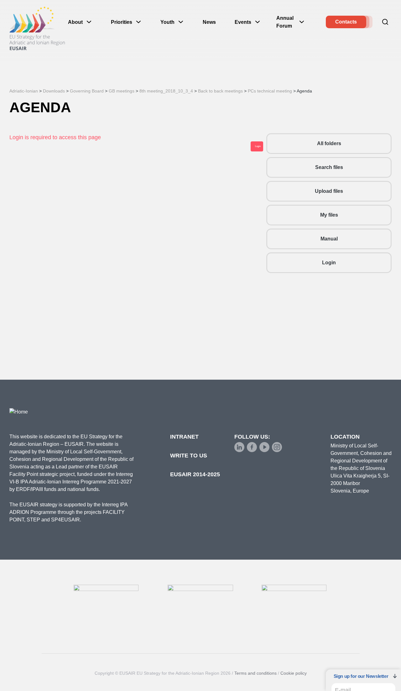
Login (329, 262)
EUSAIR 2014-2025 (195, 474)
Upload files (329, 191)
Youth (167, 22)
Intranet (184, 437)
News (209, 22)
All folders (329, 143)
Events (243, 22)
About (75, 22)
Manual (329, 238)
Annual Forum (285, 22)
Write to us (188, 455)
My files (329, 215)
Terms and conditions (255, 673)
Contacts (346, 21)
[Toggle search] (385, 22)
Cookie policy (293, 673)
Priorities (121, 22)
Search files (329, 167)
